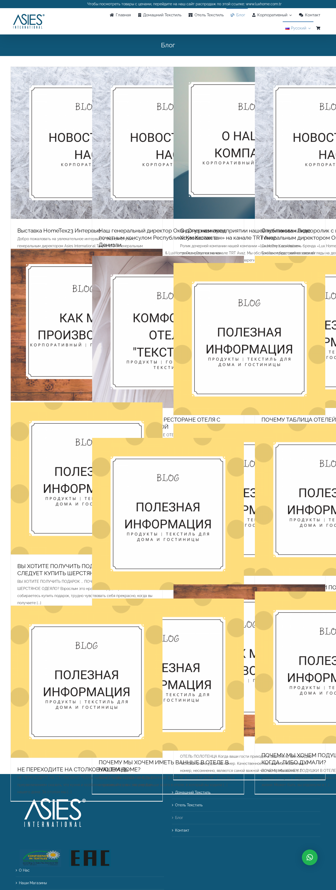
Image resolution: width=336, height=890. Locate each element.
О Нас (24, 870)
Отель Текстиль (189, 805)
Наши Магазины (33, 883)
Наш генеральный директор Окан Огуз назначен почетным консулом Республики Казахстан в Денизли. (162, 237)
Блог (179, 818)
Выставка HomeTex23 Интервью (59, 230)
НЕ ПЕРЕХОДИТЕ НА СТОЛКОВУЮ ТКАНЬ (72, 769)
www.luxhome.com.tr (238, 4)
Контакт (182, 830)
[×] (310, 857)
